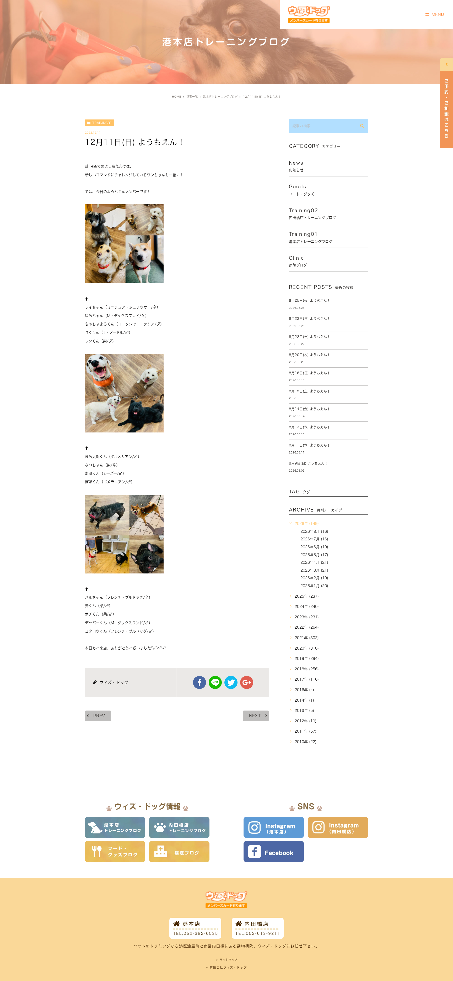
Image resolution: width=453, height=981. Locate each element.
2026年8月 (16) (314, 531)
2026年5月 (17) (314, 555)
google (246, 682)
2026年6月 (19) (314, 547)
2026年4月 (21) (314, 562)
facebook (199, 682)
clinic (298, 261)
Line (215, 682)
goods (301, 190)
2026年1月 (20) (314, 586)
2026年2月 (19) (314, 578)
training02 (312, 214)
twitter (231, 682)
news (296, 166)
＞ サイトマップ (226, 959)
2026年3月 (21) (314, 570)
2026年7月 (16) (314, 539)
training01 (102, 122)
